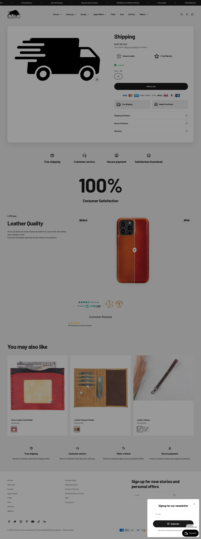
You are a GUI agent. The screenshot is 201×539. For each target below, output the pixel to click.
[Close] (194, 504)
